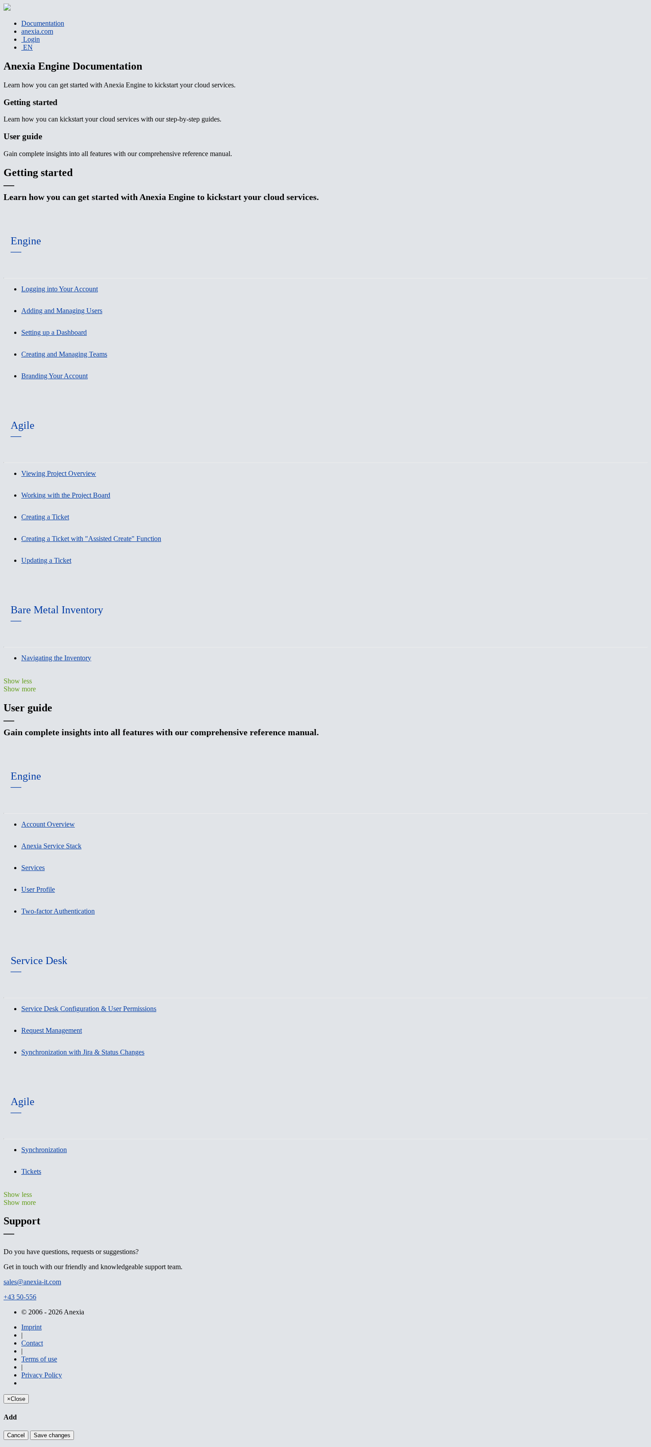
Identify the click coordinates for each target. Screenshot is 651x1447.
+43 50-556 (20, 1297)
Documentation (42, 23)
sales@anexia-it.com (32, 1282)
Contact (32, 1343)
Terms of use (39, 1359)
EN (27, 47)
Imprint (31, 1327)
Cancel (16, 1435)
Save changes (52, 1435)
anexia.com (37, 31)
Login (30, 39)
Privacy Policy (41, 1375)
